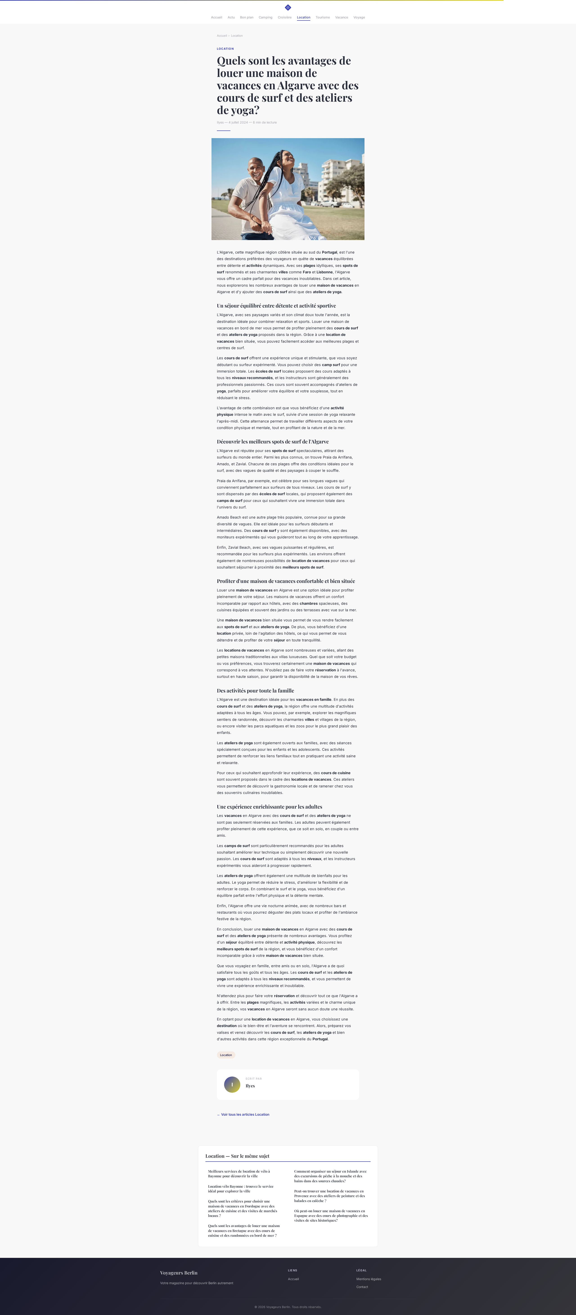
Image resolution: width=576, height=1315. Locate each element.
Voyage (359, 17)
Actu (231, 17)
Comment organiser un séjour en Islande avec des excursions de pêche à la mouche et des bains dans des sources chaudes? (330, 1176)
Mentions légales (368, 1279)
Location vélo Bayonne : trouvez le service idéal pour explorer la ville (241, 1188)
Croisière (285, 17)
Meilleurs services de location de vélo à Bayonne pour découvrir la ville (239, 1173)
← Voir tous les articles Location (243, 1114)
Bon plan (246, 17)
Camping (265, 17)
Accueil (216, 17)
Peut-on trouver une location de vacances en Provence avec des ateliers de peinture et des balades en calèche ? (329, 1196)
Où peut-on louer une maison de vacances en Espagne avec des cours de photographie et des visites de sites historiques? (331, 1216)
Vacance (341, 17)
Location (303, 17)
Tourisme (323, 17)
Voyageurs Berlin (179, 1272)
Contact (362, 1287)
